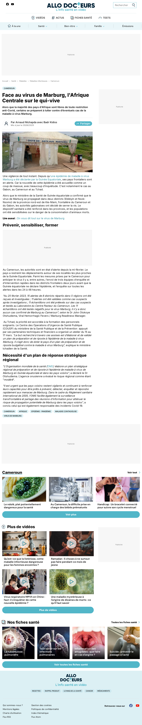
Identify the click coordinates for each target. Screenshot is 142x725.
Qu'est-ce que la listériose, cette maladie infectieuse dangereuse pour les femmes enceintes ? (24, 562)
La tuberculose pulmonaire (13, 653)
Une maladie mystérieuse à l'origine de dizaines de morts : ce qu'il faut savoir (71, 600)
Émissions (127, 26)
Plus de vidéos (21, 527)
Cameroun (55, 81)
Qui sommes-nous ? (13, 705)
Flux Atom (36, 717)
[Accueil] (71, 680)
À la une (16, 26)
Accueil (5, 81)
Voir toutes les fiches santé (71, 664)
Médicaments (103, 691)
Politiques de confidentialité (45, 709)
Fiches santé (83, 17)
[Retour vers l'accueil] (71, 6)
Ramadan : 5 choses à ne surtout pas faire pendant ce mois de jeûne (70, 562)
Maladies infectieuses (38, 81)
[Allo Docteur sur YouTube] (137, 705)
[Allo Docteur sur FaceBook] (7, 4)
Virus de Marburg (13, 416)
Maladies (23, 81)
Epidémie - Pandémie (41, 411)
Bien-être (69, 26)
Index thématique (40, 713)
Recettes (36, 691)
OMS (50, 366)
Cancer (89, 691)
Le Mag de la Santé (72, 691)
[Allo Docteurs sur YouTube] (12, 4)
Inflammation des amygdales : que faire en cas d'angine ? (87, 651)
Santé (41, 26)
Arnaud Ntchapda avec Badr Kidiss (36, 122)
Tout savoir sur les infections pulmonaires (50, 651)
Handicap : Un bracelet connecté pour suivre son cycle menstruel (117, 506)
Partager (85, 123)
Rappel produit (52, 691)
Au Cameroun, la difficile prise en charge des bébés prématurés (70, 506)
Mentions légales (11, 709)
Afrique (23, 411)
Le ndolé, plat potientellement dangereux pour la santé (22, 506)
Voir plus (71, 514)
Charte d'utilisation (12, 713)
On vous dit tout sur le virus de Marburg (40, 218)
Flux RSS (7, 717)
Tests (107, 17)
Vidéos (40, 17)
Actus (60, 17)
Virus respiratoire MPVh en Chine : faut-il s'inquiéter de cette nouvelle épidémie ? (24, 600)
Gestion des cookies (41, 705)
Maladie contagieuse (66, 411)
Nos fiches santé (23, 622)
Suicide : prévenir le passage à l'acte (122, 653)
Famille (98, 26)
